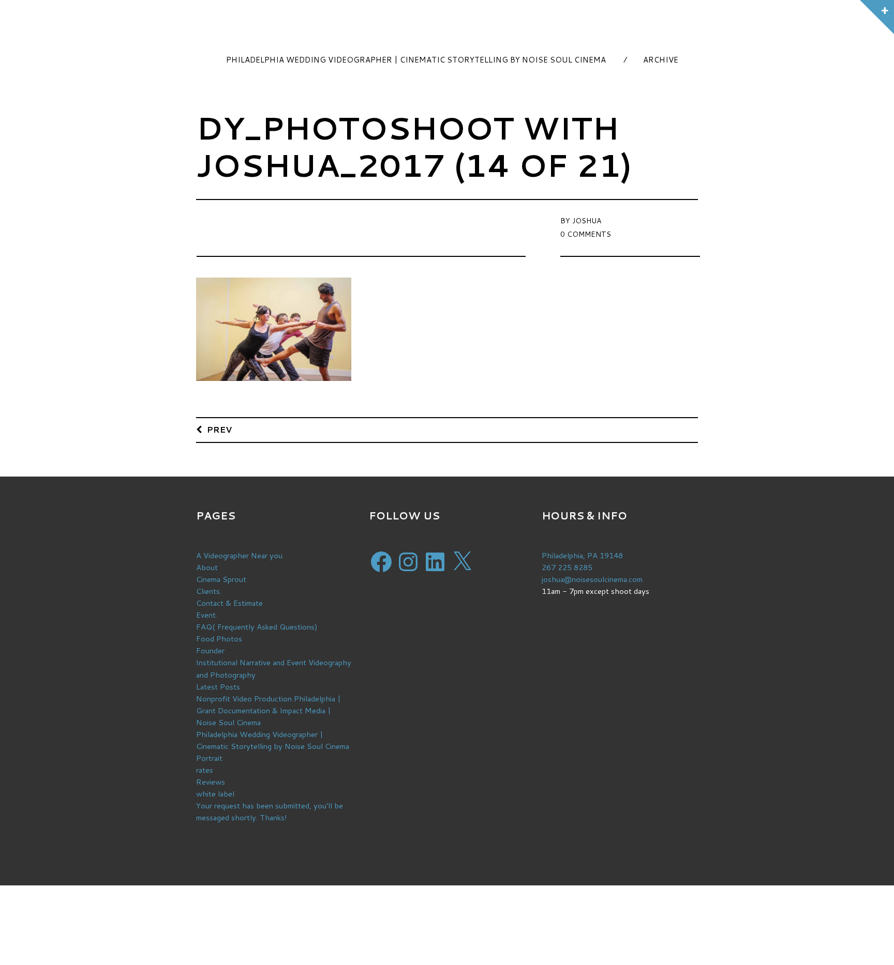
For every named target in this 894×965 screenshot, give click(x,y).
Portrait (209, 758)
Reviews (210, 781)
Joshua (586, 221)
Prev (219, 429)
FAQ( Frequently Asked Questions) (257, 626)
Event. (206, 614)
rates (204, 769)
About (207, 567)
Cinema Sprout (221, 579)
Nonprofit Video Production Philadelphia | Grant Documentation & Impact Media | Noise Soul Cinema (268, 710)
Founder (210, 650)
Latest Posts (218, 686)
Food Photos (219, 638)
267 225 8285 (567, 567)
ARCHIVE (660, 59)
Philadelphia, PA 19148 (582, 555)
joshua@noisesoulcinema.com (592, 579)
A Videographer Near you (239, 555)
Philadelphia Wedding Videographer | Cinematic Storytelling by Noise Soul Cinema (416, 59)
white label (215, 793)
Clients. (208, 591)
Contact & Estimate (229, 603)
